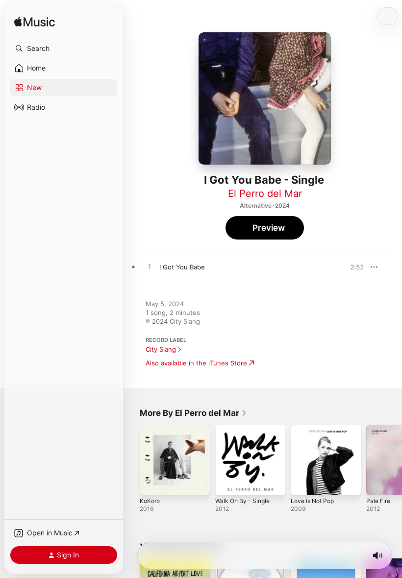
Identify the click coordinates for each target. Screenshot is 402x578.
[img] (34, 22)
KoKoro (150, 501)
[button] (64, 48)
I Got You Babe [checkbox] (182, 267)
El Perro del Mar (265, 193)
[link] (193, 413)
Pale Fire (378, 501)
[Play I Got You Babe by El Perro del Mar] (149, 267)
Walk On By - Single (242, 501)
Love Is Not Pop (312, 501)
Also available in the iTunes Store (196, 363)
